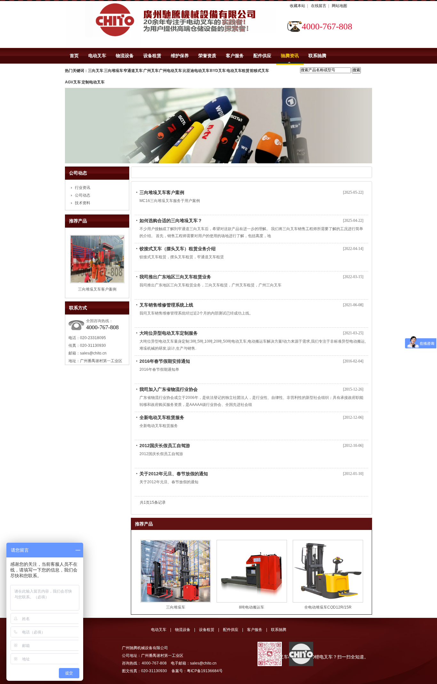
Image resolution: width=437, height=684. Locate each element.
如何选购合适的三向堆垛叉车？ (170, 220)
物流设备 (125, 55)
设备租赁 (152, 55)
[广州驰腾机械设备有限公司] (102, 24)
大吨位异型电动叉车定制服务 (168, 333)
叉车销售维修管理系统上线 (166, 304)
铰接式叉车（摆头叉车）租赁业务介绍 (177, 248)
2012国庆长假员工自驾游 (164, 445)
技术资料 (82, 203)
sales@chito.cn (93, 353)
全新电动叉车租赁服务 (161, 417)
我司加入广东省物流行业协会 (168, 389)
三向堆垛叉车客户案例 (97, 289)
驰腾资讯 (290, 55)
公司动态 (78, 172)
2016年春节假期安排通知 (164, 361)
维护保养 (180, 55)
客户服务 (235, 55)
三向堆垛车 (175, 607)
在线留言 (318, 6)
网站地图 (339, 6)
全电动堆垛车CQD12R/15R (328, 607)
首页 (74, 55)
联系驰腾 (317, 55)
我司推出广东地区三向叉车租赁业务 (175, 276)
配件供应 (262, 55)
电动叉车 (97, 55)
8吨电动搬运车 (251, 607)
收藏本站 (297, 6)
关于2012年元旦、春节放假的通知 (173, 473)
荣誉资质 (207, 55)
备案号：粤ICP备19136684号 (197, 671)
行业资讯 (82, 187)
